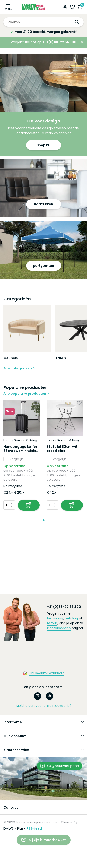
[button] (43, 520)
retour (52, 623)
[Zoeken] (77, 22)
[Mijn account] (65, 7)
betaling (71, 618)
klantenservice (59, 628)
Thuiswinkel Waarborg (46, 673)
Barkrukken (43, 204)
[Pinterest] (49, 696)
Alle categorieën (17, 368)
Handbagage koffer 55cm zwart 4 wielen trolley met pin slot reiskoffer (20, 448)
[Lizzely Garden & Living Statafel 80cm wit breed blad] (65, 418)
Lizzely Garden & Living (20, 440)
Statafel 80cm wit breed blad (62, 448)
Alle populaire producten (24, 393)
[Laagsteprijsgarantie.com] (33, 7)
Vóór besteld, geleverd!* (46, 31)
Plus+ (21, 828)
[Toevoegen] (29, 505)
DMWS (8, 828)
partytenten (43, 265)
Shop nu (43, 145)
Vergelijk (16, 459)
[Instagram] (37, 696)
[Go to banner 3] (43, 250)
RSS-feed (34, 828)
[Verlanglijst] (72, 7)
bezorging (55, 618)
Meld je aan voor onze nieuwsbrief (43, 705)
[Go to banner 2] (43, 188)
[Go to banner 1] (43, 105)
